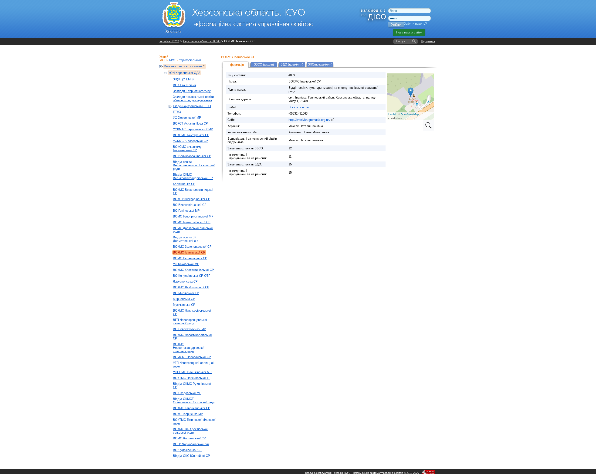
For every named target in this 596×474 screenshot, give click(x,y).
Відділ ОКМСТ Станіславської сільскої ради (193, 400)
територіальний (190, 60)
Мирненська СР (184, 299)
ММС (172, 60)
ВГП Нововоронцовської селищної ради (190, 321)
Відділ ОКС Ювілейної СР (191, 456)
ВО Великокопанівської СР (192, 156)
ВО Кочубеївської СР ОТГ (191, 275)
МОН (162, 60)
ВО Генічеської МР (186, 210)
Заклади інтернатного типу (192, 91)
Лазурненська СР (185, 281)
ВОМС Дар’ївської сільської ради (193, 229)
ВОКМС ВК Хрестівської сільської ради (190, 430)
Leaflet (392, 114)
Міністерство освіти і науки (183, 66)
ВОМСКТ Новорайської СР (192, 357)
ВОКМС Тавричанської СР (191, 408)
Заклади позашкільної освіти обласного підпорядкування (193, 98)
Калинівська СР (184, 184)
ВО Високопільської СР (190, 205)
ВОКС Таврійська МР (188, 414)
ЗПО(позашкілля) (320, 64)
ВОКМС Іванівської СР (189, 252)
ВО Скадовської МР (187, 393)
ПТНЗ (177, 112)
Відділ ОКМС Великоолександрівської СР (193, 176)
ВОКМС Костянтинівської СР (193, 270)
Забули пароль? (415, 23)
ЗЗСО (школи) (264, 64)
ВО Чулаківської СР (187, 450)
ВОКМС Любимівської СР (191, 287)
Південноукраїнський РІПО (192, 106)
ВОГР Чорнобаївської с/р (191, 444)
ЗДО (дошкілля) (292, 64)
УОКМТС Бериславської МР (193, 129)
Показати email (298, 107)
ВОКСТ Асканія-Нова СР (190, 123)
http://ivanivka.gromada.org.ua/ (309, 120)
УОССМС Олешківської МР (192, 372)
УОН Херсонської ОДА (184, 73)
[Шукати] (414, 41)
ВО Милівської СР (186, 293)
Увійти (396, 24)
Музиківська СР (184, 304)
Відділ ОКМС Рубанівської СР (192, 385)
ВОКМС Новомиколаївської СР (192, 336)
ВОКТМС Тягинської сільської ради (194, 421)
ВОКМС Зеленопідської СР (192, 246)
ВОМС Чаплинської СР (189, 438)
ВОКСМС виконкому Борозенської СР (187, 148)
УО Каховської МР (186, 264)
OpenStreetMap (410, 114)
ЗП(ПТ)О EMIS (183, 79)
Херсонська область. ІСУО (201, 41)
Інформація (236, 64)
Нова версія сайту (409, 32)
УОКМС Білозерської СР (190, 141)
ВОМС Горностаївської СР (191, 222)
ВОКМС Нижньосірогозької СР (192, 312)
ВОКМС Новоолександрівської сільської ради (188, 347)
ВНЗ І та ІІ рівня (184, 85)
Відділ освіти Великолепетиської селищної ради (194, 165)
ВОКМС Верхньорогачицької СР (193, 191)
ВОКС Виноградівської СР (191, 199)
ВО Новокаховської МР (189, 329)
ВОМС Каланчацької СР (190, 258)
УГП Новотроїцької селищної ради (193, 364)
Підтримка (428, 41)
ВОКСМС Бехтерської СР (191, 135)
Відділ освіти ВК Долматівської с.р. (186, 239)
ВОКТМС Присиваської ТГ (191, 378)
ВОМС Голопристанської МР (193, 216)
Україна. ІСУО (169, 41)
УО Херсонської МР (187, 117)
